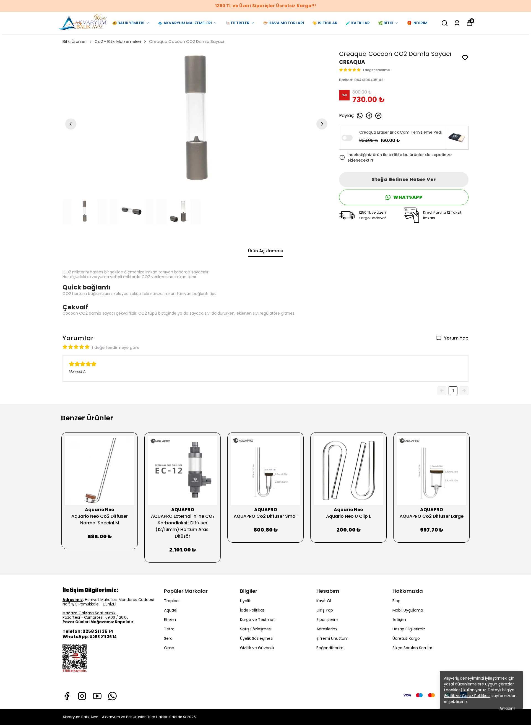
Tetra (169, 629)
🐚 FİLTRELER (237, 23)
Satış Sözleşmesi (256, 629)
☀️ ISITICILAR (324, 23)
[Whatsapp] (112, 696)
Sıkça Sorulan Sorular (412, 648)
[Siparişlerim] (457, 23)
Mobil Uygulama (407, 610)
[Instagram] (82, 696)
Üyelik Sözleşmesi (256, 638)
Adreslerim (326, 629)
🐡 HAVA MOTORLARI (283, 23)
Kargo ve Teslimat (257, 619)
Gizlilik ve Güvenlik (257, 648)
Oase (169, 648)
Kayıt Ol (323, 601)
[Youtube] (97, 696)
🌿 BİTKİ (385, 23)
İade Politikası (253, 610)
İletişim (399, 619)
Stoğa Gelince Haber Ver (404, 179)
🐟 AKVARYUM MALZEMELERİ (185, 23)
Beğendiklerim (329, 648)
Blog (396, 601)
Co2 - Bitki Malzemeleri (118, 41)
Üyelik (245, 601)
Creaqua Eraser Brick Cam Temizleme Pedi (400, 132)
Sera (168, 638)
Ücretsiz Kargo (406, 638)
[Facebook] (67, 696)
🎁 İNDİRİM (417, 23)
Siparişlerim (327, 619)
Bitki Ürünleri (75, 41)
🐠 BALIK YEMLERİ (128, 23)
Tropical (171, 601)
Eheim (170, 619)
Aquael (170, 610)
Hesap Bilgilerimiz (408, 629)
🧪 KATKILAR (358, 23)
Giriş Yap (324, 610)
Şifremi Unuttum (332, 638)
